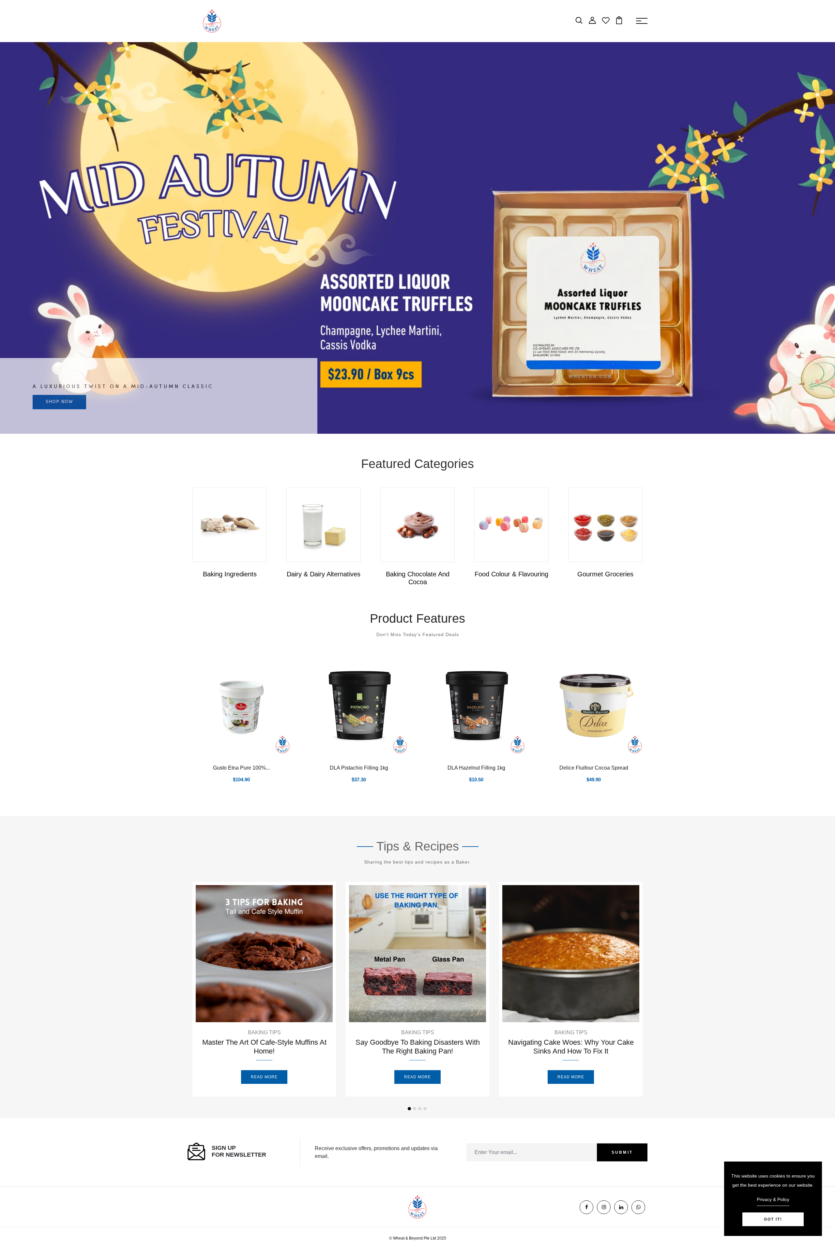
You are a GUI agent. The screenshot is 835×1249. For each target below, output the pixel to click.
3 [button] (419, 1108)
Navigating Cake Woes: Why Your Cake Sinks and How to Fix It (571, 1046)
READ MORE (264, 1077)
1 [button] (409, 1108)
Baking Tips (264, 1032)
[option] (417, 238)
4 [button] (425, 1108)
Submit (622, 1152)
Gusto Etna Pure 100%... (241, 768)
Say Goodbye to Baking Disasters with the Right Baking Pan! (418, 1046)
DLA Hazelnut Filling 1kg (476, 768)
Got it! (773, 1219)
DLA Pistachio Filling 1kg (359, 768)
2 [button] (414, 1108)
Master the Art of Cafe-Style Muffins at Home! (264, 1046)
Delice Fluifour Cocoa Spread (593, 768)
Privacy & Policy (773, 1199)
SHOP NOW (59, 401)
